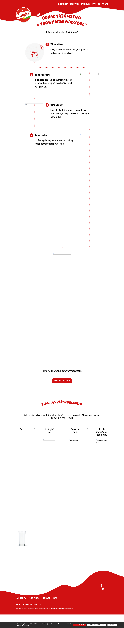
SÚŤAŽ (94, 4)
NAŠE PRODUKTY (63, 4)
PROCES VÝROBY (74, 4)
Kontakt (18, 604)
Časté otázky (85, 4)
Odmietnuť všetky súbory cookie (97, 624)
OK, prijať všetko (80, 624)
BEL (41, 604)
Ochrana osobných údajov (30, 604)
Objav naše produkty (62, 381)
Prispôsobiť (112, 624)
